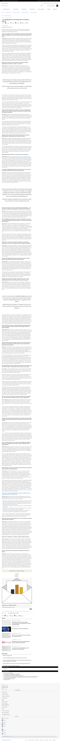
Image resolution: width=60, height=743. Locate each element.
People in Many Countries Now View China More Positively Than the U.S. (16, 663)
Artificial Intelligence (6, 611)
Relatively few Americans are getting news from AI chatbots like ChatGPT (21, 642)
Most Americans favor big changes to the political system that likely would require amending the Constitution (17, 661)
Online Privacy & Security (26, 611)
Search (41, 5)
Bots (13, 611)
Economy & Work (4, 706)
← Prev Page (17, 573)
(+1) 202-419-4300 (4, 689)
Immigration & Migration (6, 696)
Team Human (25, 329)
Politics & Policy (4, 692)
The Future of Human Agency (7, 17)
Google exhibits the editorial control (10, 500)
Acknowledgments (7, 679)
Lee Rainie (10, 27)
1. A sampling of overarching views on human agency (12, 673)
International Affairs (5, 694)
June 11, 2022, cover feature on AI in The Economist (15, 472)
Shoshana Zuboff (26, 161)
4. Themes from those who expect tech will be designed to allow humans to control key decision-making (20, 677)
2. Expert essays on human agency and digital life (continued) (13, 675)
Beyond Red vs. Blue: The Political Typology (11, 665)
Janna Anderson (5, 27)
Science (3, 708)
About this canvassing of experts (9, 678)
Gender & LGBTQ (4, 703)
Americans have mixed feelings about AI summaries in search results (20, 648)
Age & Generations (5, 701)
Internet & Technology (5, 710)
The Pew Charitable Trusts (49, 737)
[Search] (57, 6)
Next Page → (17, 576)
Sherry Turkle (20, 164)
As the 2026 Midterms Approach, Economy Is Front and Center (15, 657)
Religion (3, 699)
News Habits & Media (5, 712)
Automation (11, 611)
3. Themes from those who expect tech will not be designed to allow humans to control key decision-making (21, 676)
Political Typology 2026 (7, 655)
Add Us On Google (5, 25)
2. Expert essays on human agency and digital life (11, 674)
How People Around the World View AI (20, 628)
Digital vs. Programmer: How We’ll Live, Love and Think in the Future (20, 156)
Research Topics (6, 9)
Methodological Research (6, 714)
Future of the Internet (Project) (19, 611)
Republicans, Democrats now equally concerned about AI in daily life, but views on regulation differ (21, 623)
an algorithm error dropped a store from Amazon (12, 505)
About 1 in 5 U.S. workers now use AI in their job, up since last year (21, 635)
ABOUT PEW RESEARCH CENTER (6, 736)
